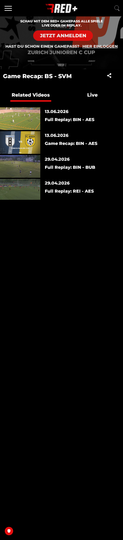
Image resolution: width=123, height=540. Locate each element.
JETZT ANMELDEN (63, 35)
